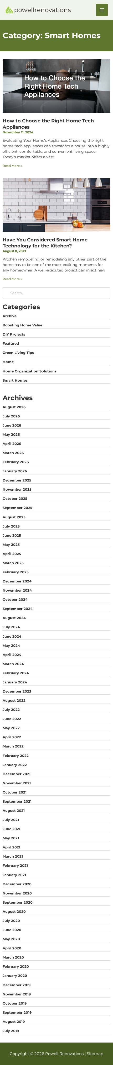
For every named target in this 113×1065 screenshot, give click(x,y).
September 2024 (18, 609)
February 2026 (16, 462)
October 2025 (15, 498)
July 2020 (11, 921)
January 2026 (15, 471)
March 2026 (13, 453)
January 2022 (15, 765)
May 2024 (11, 645)
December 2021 (16, 774)
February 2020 (16, 966)
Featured (11, 343)
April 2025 (12, 554)
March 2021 (13, 856)
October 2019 (15, 1003)
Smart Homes (15, 380)
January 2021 (14, 875)
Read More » (12, 166)
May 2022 (11, 728)
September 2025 (17, 508)
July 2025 (11, 526)
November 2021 (17, 783)
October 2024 (15, 599)
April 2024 (12, 655)
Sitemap (95, 1053)
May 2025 (11, 544)
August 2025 (14, 517)
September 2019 (17, 1012)
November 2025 (17, 489)
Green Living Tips (18, 352)
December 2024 (17, 581)
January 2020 (15, 975)
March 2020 (13, 957)
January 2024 (15, 682)
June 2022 (12, 719)
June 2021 (11, 829)
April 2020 (12, 948)
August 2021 (14, 810)
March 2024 (13, 664)
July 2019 (11, 1031)
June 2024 (12, 636)
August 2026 (14, 407)
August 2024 (14, 618)
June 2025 (12, 535)
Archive (10, 316)
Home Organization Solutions (29, 371)
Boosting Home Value (22, 325)
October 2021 (15, 792)
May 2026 (11, 434)
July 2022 (11, 709)
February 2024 (16, 673)
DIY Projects (14, 334)
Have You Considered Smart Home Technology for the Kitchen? (45, 243)
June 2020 (12, 930)
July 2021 (11, 820)
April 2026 (12, 443)
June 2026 (12, 425)
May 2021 (11, 838)
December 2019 (16, 985)
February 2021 (15, 865)
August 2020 (14, 911)
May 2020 (11, 939)
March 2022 (13, 746)
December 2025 (17, 480)
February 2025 (16, 572)
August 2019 (14, 1021)
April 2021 (11, 847)
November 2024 (17, 590)
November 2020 (17, 893)
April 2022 (12, 737)
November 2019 (17, 994)
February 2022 (16, 756)
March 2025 (13, 563)
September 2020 (18, 902)
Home (8, 362)
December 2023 (17, 691)
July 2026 (11, 416)
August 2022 (14, 700)
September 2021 (17, 801)
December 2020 (17, 884)
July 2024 (11, 627)
